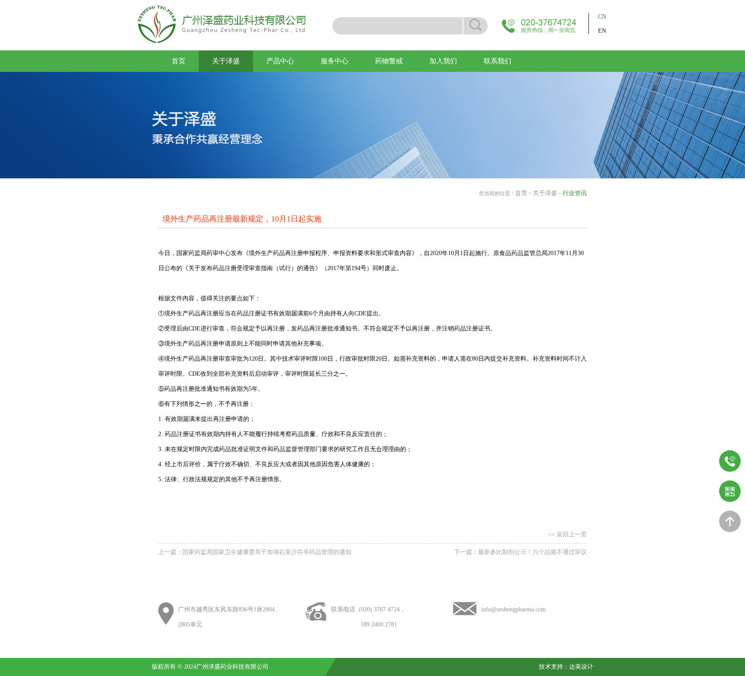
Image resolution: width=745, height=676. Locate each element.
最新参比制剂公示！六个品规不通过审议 (532, 552)
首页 (178, 61)
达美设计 (581, 667)
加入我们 (443, 61)
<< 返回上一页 (567, 534)
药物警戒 (389, 61)
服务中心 (334, 61)
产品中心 (280, 61)
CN (602, 16)
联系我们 (497, 61)
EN (602, 31)
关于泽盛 (226, 61)
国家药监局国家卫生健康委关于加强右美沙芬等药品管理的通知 (266, 552)
